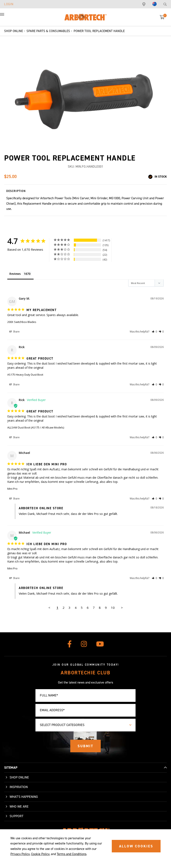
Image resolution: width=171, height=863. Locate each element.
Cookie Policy (40, 854)
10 (113, 607)
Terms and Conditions (71, 854)
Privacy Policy (20, 854)
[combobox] (85, 725)
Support (16, 816)
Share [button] (16, 331)
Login (9, 4)
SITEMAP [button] (10, 767)
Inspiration (19, 787)
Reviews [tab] (15, 274)
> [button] (122, 607)
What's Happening (24, 797)
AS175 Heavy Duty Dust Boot (25, 374)
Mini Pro (12, 489)
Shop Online (19, 777)
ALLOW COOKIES (136, 846)
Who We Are (19, 806)
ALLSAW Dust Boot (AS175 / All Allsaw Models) (35, 427)
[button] (6, 16)
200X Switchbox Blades (21, 322)
